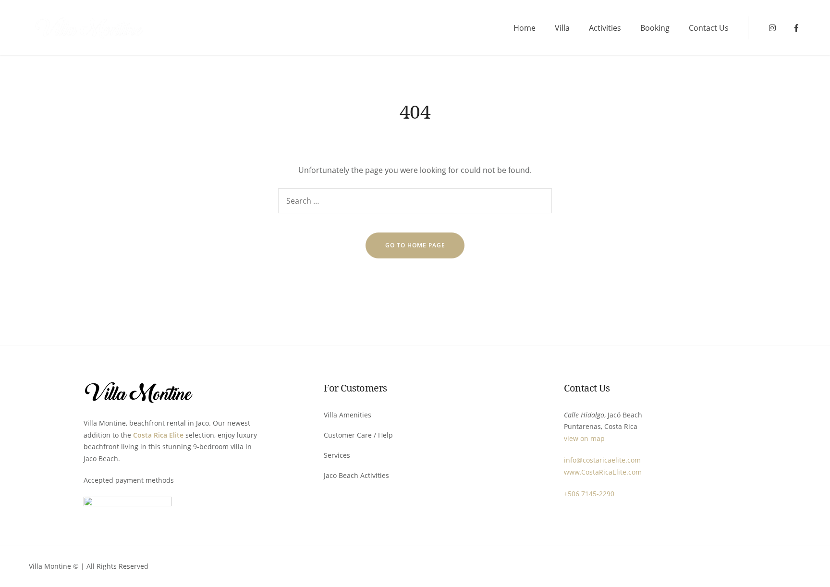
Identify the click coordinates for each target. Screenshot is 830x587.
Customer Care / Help (358, 435)
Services (337, 455)
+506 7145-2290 (589, 493)
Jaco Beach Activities (356, 475)
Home (524, 28)
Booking (655, 28)
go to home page (415, 245)
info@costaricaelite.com (602, 460)
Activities (605, 28)
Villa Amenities (347, 414)
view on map (584, 438)
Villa (562, 28)
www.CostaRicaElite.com (603, 472)
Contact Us (709, 28)
